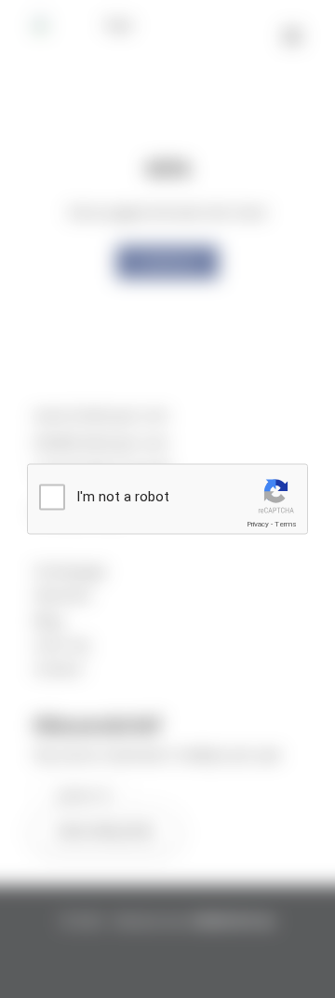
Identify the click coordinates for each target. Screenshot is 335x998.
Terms (286, 524)
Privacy (258, 524)
